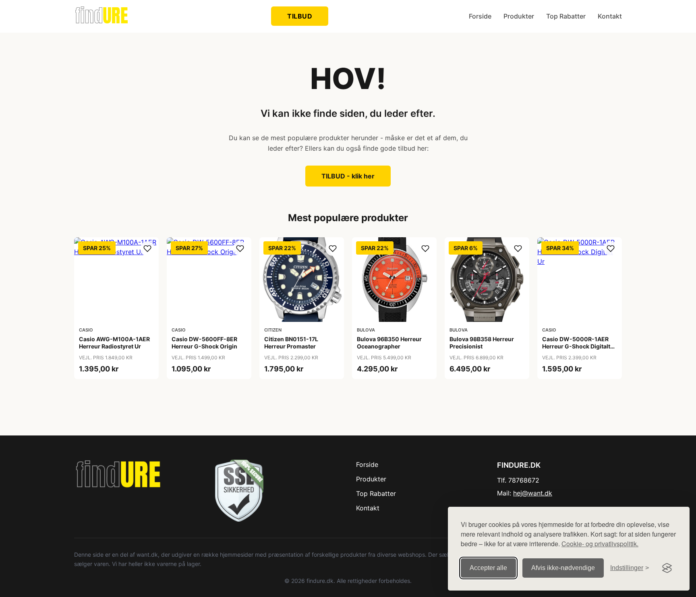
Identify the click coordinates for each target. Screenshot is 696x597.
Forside (480, 16)
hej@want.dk (532, 493)
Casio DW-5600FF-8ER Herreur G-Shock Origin (204, 343)
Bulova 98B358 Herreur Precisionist (482, 343)
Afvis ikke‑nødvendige (563, 567)
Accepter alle (488, 567)
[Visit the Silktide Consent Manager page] (667, 568)
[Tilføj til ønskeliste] (147, 248)
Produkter (518, 16)
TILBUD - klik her (348, 176)
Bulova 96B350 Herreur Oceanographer (389, 343)
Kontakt (610, 16)
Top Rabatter (566, 16)
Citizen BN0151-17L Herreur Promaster (291, 343)
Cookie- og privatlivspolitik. (599, 543)
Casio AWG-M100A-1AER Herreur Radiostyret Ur (114, 343)
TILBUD (299, 16)
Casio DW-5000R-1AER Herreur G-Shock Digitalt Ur (576, 346)
